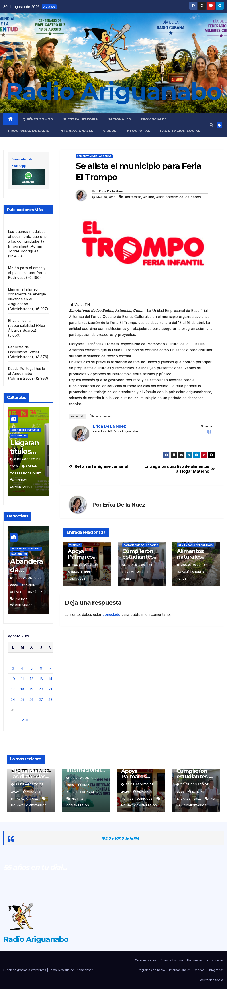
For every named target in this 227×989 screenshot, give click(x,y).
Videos (110, 131)
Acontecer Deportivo (25, 548)
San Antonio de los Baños (94, 156)
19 (31, 689)
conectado (111, 614)
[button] (211, 125)
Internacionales (76, 131)
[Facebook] (209, 431)
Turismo (74, 545)
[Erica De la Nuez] (80, 433)
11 (22, 678)
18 (22, 689)
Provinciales (154, 119)
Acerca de (77, 416)
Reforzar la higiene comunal (101, 466)
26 (31, 699)
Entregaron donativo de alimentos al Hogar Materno (177, 469)
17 (13, 689)
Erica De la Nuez (111, 191)
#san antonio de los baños (178, 197)
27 (41, 699)
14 (50, 678)
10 (13, 678)
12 (31, 678)
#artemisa (133, 197)
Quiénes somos (38, 119)
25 (22, 699)
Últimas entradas (100, 416)
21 (50, 689)
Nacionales (119, 119)
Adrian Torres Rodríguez (80, 575)
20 (41, 689)
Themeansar (84, 970)
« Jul (26, 720)
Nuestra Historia (80, 119)
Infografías (138, 131)
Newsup (64, 970)
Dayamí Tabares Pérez (135, 575)
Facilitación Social (180, 131)
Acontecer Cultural (25, 430)
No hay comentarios (29, 805)
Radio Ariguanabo (113, 91)
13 (41, 678)
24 (13, 699)
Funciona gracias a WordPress (25, 970)
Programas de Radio (29, 131)
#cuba (148, 197)
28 (50, 699)
